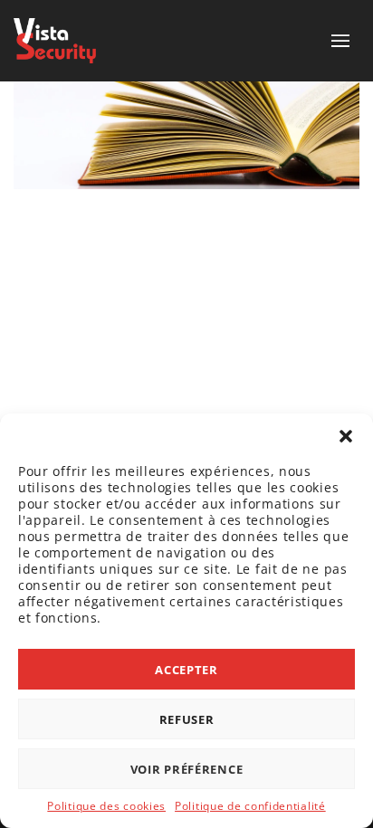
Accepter (186, 669)
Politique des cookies (106, 806)
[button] (346, 436)
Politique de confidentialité (250, 806)
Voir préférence (187, 769)
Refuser (187, 719)
